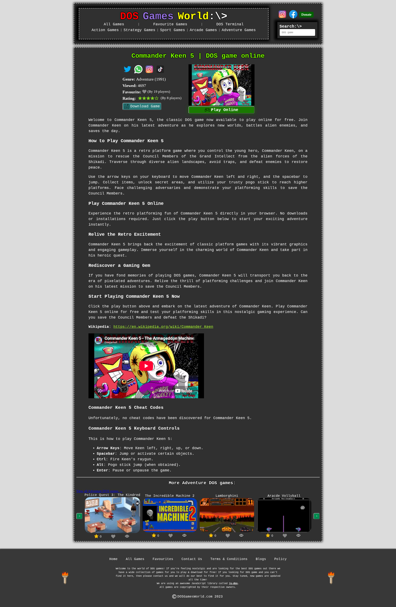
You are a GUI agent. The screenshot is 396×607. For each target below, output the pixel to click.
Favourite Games (170, 24)
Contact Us (192, 559)
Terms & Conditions (229, 559)
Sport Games (172, 30)
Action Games (105, 30)
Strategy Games (139, 30)
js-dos (233, 583)
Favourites (163, 559)
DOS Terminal (230, 24)
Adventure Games (239, 30)
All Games (114, 24)
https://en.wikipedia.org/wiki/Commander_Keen (163, 327)
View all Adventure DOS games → (99, 491)
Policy (280, 559)
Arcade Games (203, 30)
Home (113, 559)
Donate (306, 14)
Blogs (261, 559)
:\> (173, 16)
